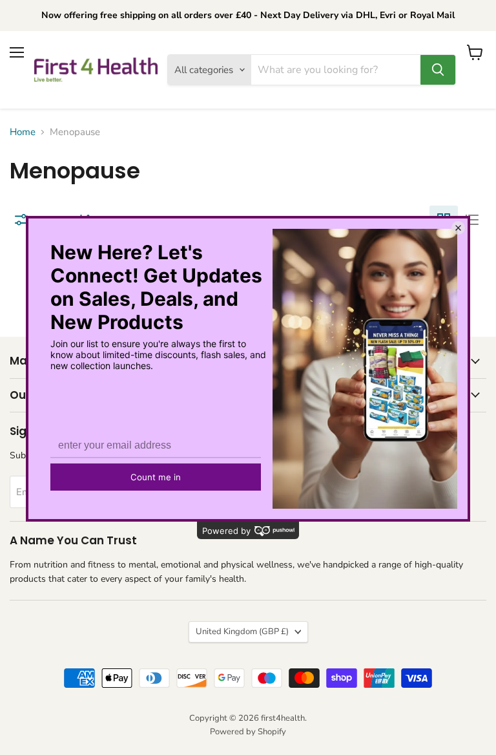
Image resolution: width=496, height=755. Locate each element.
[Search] (437, 70)
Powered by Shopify (248, 732)
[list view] (472, 220)
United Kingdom (242, 631)
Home (23, 132)
